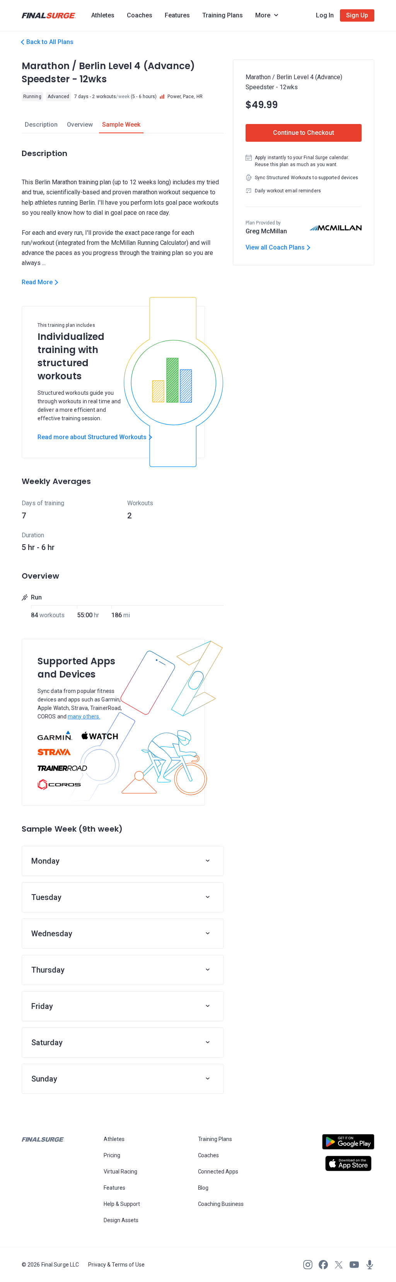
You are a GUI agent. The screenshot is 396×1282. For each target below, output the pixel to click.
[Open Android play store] (348, 1145)
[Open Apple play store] (348, 1163)
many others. (84, 716)
